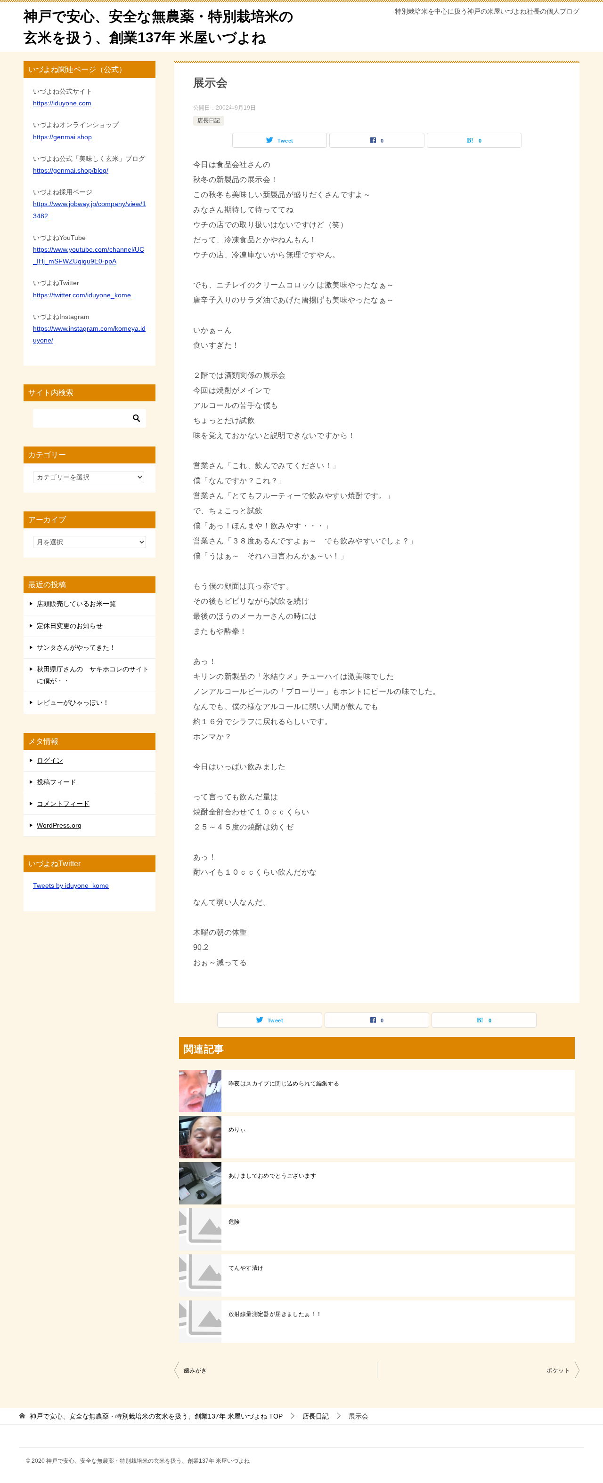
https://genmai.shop (62, 137)
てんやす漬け (245, 1268)
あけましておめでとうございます (272, 1175)
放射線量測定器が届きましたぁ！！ (275, 1314)
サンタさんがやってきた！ (76, 647)
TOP (156, 1416)
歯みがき (195, 1370)
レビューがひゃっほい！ (73, 702)
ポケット (558, 1370)
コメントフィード (63, 803)
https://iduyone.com (62, 103)
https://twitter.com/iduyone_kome (82, 295)
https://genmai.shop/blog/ (70, 170)
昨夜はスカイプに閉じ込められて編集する (284, 1083)
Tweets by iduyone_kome (71, 885)
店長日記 (208, 120)
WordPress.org (59, 825)
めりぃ (237, 1129)
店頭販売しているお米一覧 (76, 603)
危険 (234, 1222)
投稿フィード (56, 782)
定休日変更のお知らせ (70, 626)
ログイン (50, 760)
